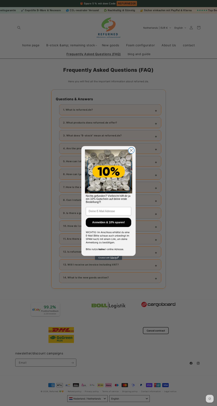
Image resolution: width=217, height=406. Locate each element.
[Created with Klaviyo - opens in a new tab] (108, 258)
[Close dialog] (131, 150)
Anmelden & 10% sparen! (108, 222)
